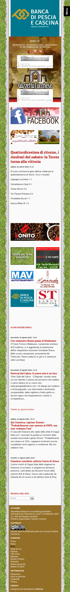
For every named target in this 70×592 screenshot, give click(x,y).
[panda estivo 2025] (35, 136)
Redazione (15, 574)
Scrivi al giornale (18, 576)
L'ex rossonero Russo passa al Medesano (33, 340)
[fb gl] (35, 115)
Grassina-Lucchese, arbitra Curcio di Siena (35, 461)
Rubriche (15, 561)
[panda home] (47, 278)
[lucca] (35, 61)
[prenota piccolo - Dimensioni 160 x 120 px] (22, 255)
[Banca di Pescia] (35, 17)
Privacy (14, 581)
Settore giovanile (18, 564)
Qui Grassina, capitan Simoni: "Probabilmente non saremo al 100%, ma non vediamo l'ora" (34, 425)
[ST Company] (47, 297)
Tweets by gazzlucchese (22, 409)
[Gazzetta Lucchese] (35, 78)
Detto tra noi (16, 548)
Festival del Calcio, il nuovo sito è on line (34, 373)
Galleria (14, 551)
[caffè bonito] (35, 231)
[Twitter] (35, 51)
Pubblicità (15, 579)
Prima (13, 541)
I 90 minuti (15, 553)
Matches (14, 556)
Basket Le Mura (17, 566)
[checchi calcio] (47, 257)
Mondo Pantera (17, 558)
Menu (66, 11)
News (13, 543)
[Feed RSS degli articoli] (40, 51)
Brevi (13, 546)
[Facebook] (29, 51)
